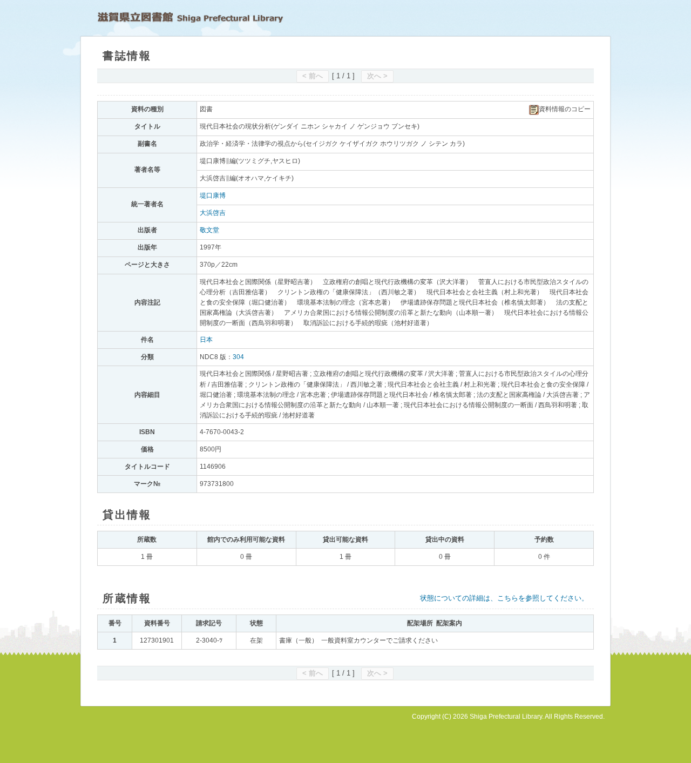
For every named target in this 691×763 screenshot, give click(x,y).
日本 (206, 339)
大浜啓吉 (213, 213)
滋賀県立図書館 (190, 17)
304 (238, 357)
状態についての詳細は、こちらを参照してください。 (504, 598)
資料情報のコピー (565, 109)
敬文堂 (209, 230)
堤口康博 (213, 195)
